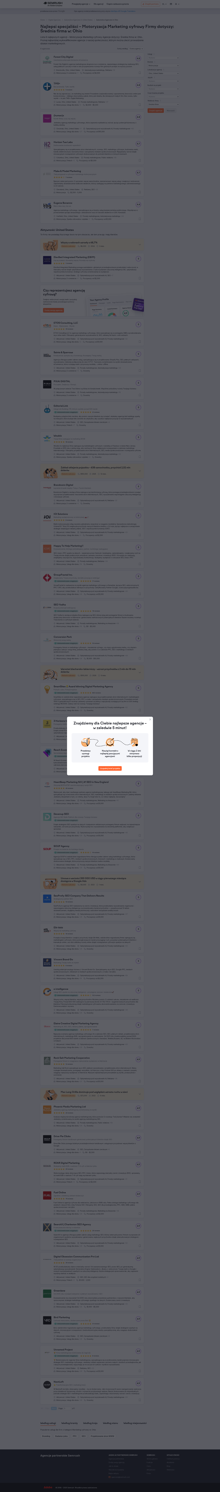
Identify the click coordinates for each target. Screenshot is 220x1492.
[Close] (150, 719)
